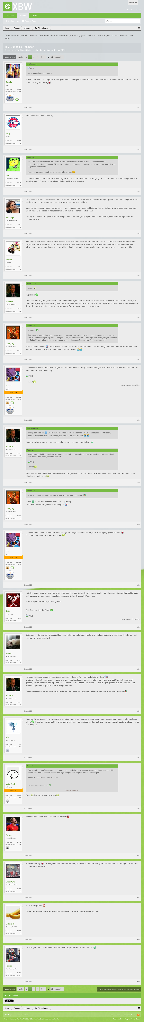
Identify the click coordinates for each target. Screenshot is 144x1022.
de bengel (48, 50)
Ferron (9, 835)
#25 (138, 275)
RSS (138, 1015)
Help (111, 1015)
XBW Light (8, 1015)
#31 (138, 585)
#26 (138, 317)
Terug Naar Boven (129, 1015)
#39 (138, 940)
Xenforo (25, 1015)
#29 (138, 482)
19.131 (18, 397)
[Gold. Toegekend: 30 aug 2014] (7, 403)
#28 (138, 420)
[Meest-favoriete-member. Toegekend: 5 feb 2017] (12, 403)
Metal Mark (10, 784)
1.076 (19, 351)
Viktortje (9, 302)
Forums (23, 15)
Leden (34, 15)
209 (19, 744)
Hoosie (9, 966)
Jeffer (8, 611)
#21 (138, 107)
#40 (138, 982)
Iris (7, 737)
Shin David (10, 882)
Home (118, 1015)
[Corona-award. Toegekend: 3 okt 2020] (9, 410)
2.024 (19, 973)
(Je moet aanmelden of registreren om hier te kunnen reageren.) (119, 989)
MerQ (8, 176)
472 (19, 618)
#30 (138, 524)
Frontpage (10, 15)
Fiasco (9, 386)
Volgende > (59, 57)
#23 (138, 191)
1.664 (19, 140)
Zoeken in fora (13, 21)
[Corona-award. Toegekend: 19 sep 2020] (9, 97)
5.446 (19, 842)
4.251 (19, 89)
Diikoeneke (10, 924)
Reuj (8, 134)
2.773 (19, 660)
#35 (138, 758)
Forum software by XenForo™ (23, 1019)
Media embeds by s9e (51, 1019)
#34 (138, 711)
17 (52, 57)
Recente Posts (30, 21)
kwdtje (8, 653)
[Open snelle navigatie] (139, 28)
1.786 (19, 931)
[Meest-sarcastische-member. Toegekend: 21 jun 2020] (17, 99)
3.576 (19, 309)
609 (19, 225)
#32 (138, 627)
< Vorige (20, 57)
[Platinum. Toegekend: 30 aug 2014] (7, 750)
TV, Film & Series (24, 50)
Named (9, 260)
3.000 (19, 889)
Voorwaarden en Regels (121, 1019)
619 (19, 267)
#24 (138, 233)
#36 (138, 809)
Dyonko (9, 82)
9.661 (19, 795)
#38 (138, 898)
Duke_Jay (10, 344)
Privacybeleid (135, 1019)
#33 (138, 669)
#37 (138, 855)
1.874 (19, 182)
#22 (138, 149)
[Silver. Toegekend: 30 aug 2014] (7, 801)
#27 (138, 359)
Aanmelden (133, 2)
